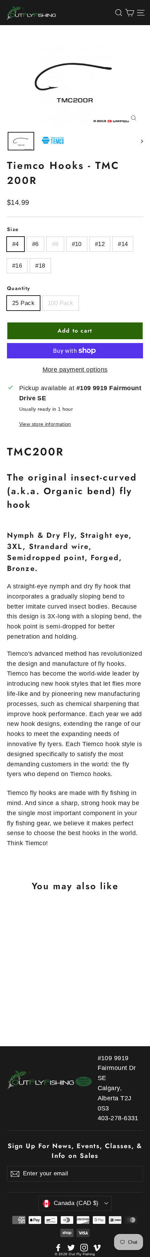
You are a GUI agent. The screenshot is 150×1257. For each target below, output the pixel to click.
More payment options (75, 369)
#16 (17, 265)
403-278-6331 (118, 1118)
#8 (55, 244)
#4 (15, 244)
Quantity (18, 288)
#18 (40, 265)
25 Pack (23, 303)
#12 (100, 244)
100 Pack (60, 303)
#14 (123, 244)
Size (13, 229)
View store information (45, 424)
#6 (35, 244)
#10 (77, 244)
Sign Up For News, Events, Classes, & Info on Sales (75, 1150)
